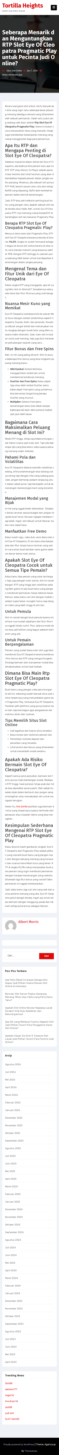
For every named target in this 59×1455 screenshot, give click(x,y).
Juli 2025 (10, 1156)
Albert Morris (28, 922)
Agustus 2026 (13, 1064)
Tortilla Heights (22, 5)
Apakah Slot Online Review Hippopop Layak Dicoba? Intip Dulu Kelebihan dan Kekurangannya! (28, 1011)
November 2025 (14, 1125)
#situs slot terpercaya (12, 74)
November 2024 (14, 1217)
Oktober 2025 (12, 1133)
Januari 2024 (12, 1293)
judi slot (9, 1413)
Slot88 (8, 1383)
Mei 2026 (10, 1079)
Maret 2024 (11, 1278)
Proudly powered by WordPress (19, 1444)
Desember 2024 (14, 1209)
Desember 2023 (13, 1301)
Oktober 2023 (12, 1316)
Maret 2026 (11, 1095)
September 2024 (14, 1232)
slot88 (8, 1407)
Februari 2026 (13, 1102)
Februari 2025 (13, 1194)
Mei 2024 (10, 1262)
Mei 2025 (10, 1171)
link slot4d (21, 806)
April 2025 (10, 1179)
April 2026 (11, 1087)
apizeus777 (11, 1389)
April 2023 (10, 1362)
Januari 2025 (12, 1201)
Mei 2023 (10, 1354)
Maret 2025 (11, 1186)
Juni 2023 (10, 1346)
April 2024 (11, 1270)
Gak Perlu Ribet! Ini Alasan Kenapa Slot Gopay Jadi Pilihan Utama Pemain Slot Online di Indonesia (26, 983)
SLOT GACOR (12, 1419)
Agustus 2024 (13, 1240)
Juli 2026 (10, 1072)
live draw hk (11, 1401)
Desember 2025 (13, 1117)
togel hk (9, 1395)
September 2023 (14, 1324)
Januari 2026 (12, 1110)
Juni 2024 (11, 1255)
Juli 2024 (10, 1247)
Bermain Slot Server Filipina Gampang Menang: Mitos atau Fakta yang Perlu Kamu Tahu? (29, 997)
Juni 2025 (10, 1163)
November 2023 (14, 1308)
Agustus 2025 (13, 1148)
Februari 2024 (13, 1285)
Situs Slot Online (14, 70)
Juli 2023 (10, 1339)
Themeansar (31, 1451)
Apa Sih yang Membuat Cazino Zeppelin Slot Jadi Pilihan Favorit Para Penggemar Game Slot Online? (29, 1025)
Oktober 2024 (12, 1224)
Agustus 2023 (13, 1331)
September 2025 (14, 1140)
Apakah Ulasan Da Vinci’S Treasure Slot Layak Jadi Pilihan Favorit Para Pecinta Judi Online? (29, 1038)
